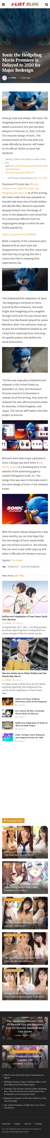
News (6, 611)
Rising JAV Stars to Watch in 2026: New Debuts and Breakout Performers (24, 995)
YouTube (38, 1123)
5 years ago (21, 717)
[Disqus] (25, 782)
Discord (27, 1123)
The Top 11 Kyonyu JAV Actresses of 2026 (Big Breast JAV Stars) (23, 959)
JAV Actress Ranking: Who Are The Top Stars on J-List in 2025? (23, 853)
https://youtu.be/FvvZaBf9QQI (19, 234)
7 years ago (25, 77)
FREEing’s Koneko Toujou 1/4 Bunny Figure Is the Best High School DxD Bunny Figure (25, 1083)
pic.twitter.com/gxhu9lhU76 (19, 172)
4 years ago (18, 623)
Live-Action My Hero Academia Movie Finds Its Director (29, 712)
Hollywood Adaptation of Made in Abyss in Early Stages (31, 724)
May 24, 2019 (40, 178)
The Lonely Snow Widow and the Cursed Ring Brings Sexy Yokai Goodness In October (22, 887)
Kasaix (18, 1035)
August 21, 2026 (30, 1035)
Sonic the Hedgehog (30, 566)
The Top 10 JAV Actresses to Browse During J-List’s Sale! (23, 924)
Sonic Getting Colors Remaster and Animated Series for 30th (30, 736)
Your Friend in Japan (13, 829)
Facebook (6, 1123)
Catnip (13, 77)
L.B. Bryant (8, 623)
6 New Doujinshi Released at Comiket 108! (25, 1058)
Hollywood (13, 566)
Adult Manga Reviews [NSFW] (25, 1052)
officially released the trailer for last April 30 (20, 188)
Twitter (17, 1123)
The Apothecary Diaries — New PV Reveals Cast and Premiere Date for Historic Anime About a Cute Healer (25, 1026)
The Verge (16, 560)
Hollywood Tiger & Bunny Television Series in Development (31, 700)
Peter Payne (18, 1064)
